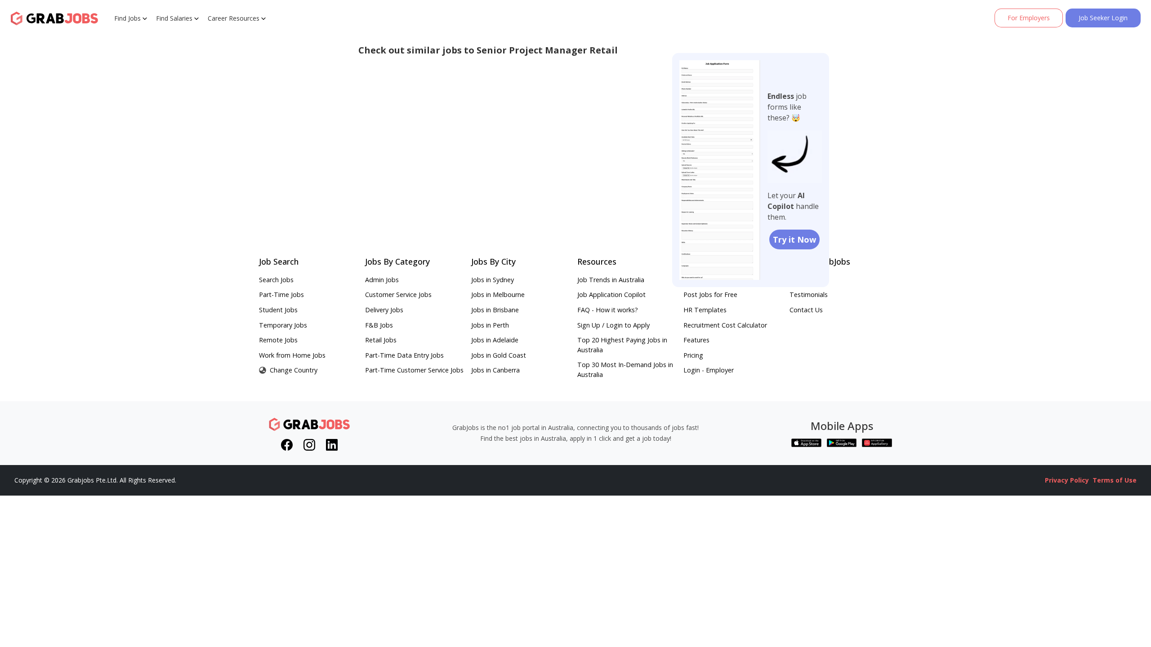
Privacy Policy (1067, 480)
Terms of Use (1115, 480)
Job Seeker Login (1103, 17)
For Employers (1029, 17)
